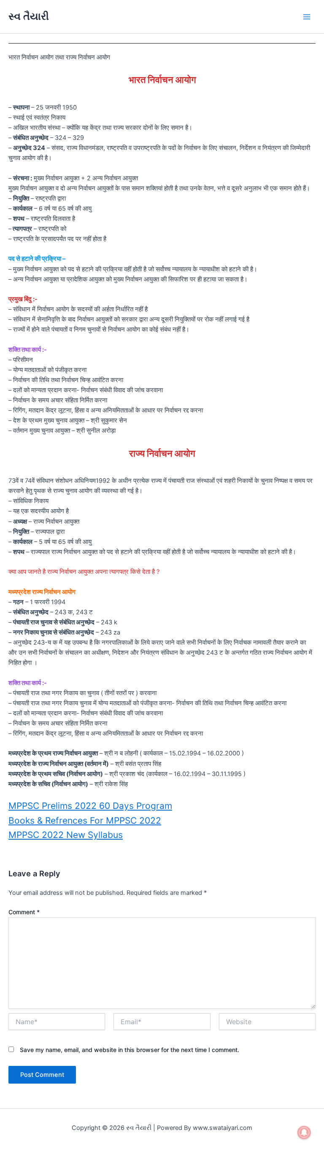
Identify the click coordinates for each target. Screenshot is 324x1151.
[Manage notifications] (304, 1132)
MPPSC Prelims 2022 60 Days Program (90, 805)
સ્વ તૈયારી (28, 16)
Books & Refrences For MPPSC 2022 (84, 820)
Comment (24, 911)
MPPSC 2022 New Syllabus (65, 835)
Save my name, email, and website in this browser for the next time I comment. (129, 1049)
